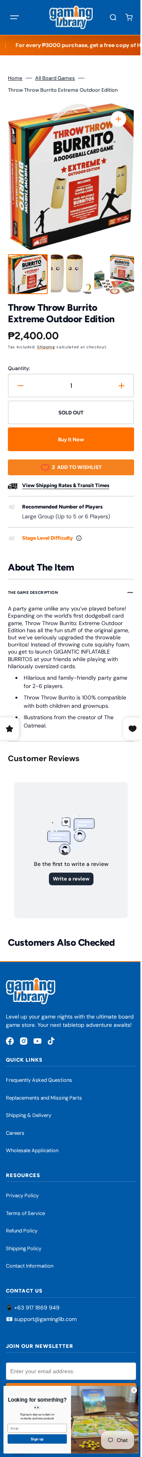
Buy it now (68, 439)
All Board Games (55, 78)
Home (15, 78)
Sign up (31, 1439)
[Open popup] (79, 538)
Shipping (46, 347)
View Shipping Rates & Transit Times (65, 485)
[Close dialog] (128, 1390)
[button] (14, 17)
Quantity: (19, 368)
